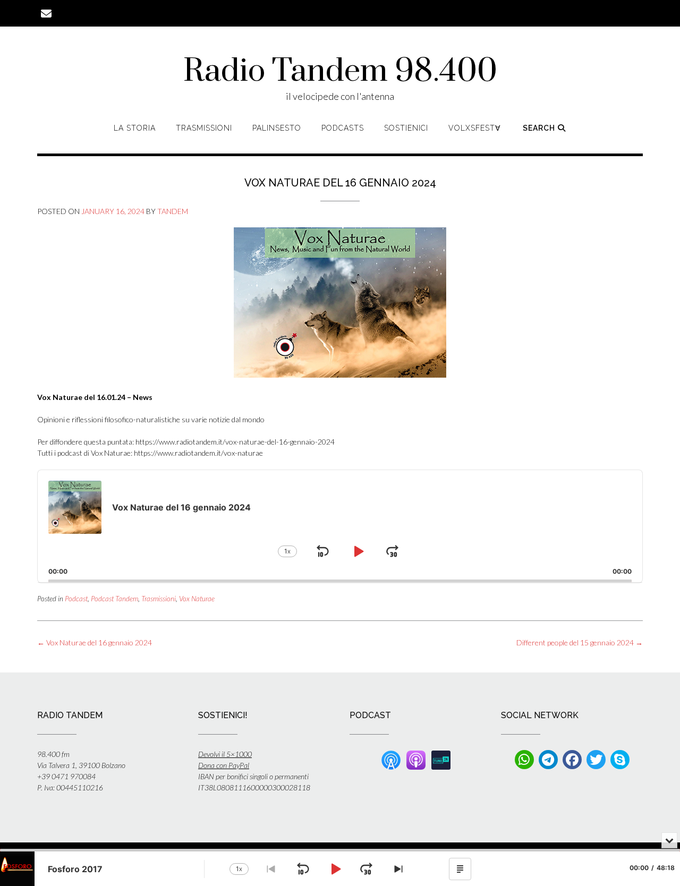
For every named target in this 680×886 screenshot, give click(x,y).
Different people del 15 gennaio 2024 (579, 642)
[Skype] (620, 759)
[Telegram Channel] (548, 759)
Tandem (172, 211)
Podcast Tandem (114, 598)
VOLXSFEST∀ (474, 128)
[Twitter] (596, 759)
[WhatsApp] (524, 759)
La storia (135, 128)
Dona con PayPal (223, 765)
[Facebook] (572, 759)
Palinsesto (276, 128)
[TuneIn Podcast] (441, 758)
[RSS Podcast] (391, 758)
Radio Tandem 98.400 (340, 71)
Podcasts (342, 128)
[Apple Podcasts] (416, 758)
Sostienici (406, 128)
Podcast (76, 598)
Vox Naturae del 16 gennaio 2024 (94, 642)
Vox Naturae (197, 598)
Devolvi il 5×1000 (225, 754)
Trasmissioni (204, 128)
